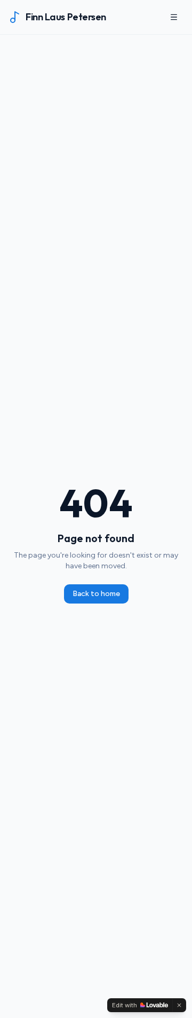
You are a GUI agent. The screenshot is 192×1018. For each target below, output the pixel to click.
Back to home (96, 593)
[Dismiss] (179, 1005)
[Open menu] (173, 17)
